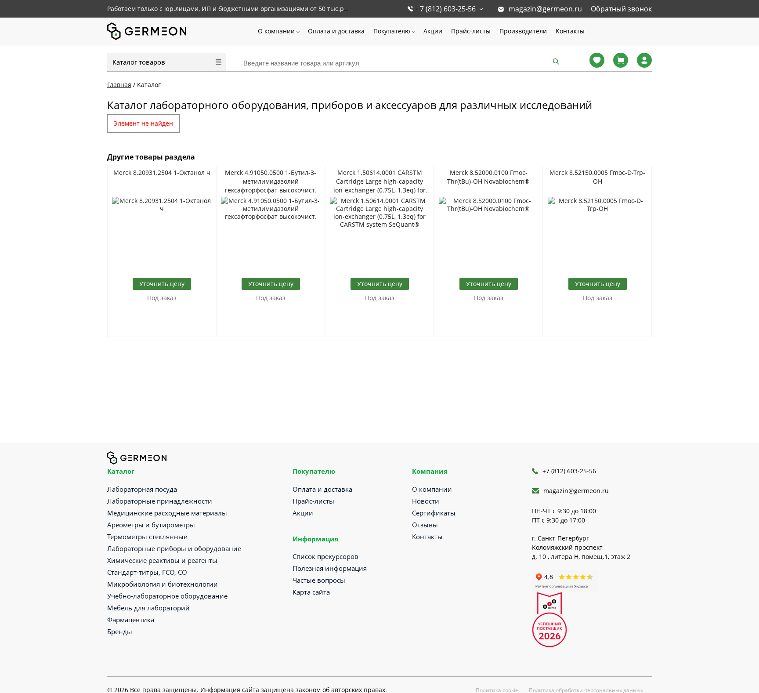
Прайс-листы (471, 31)
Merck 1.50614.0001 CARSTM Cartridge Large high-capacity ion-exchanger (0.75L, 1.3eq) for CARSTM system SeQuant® (379, 181)
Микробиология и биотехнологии (162, 584)
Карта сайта (311, 592)
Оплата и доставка (336, 31)
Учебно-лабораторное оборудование (167, 595)
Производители (523, 31)
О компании (276, 31)
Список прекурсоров (325, 556)
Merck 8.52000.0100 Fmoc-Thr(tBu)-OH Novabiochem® (488, 176)
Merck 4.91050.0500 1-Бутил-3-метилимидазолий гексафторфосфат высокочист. (270, 181)
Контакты (570, 31)
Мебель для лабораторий (148, 607)
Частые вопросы (319, 580)
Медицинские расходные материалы (167, 512)
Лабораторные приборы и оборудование (174, 548)
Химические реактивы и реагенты (162, 560)
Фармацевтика (130, 619)
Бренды (119, 631)
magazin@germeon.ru (545, 9)
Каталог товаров (138, 62)
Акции (432, 31)
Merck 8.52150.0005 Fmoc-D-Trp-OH (597, 176)
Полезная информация (330, 568)
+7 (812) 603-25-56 (446, 9)
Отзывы (425, 524)
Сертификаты (433, 512)
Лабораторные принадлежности (159, 501)
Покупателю (391, 31)
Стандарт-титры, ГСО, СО (147, 572)
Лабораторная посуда (142, 489)
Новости (425, 501)
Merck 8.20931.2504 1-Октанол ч (161, 172)
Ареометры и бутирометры (151, 524)
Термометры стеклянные (147, 536)
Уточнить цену (161, 283)
